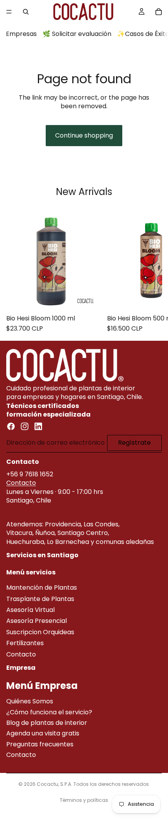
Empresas (21, 33)
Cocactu (47, 784)
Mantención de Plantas (41, 587)
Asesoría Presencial (36, 621)
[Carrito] (158, 11)
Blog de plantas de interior (46, 722)
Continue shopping (84, 135)
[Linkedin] (38, 426)
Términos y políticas (84, 800)
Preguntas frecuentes (39, 744)
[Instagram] (24, 426)
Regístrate (134, 442)
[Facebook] (11, 426)
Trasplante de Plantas (40, 598)
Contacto (21, 483)
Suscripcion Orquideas (40, 632)
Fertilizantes (25, 643)
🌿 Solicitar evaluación (77, 33)
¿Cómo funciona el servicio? (49, 712)
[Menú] (9, 12)
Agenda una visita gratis (42, 733)
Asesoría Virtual (30, 610)
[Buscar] (25, 11)
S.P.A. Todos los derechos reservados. (105, 784)
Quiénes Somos (29, 701)
